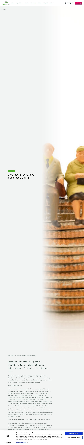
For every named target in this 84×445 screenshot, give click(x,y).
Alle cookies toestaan (73, 433)
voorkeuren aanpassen (21, 442)
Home (12, 3)
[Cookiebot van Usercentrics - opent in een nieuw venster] (8, 443)
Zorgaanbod (18, 3)
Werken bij (78, 3)
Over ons (32, 3)
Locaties (27, 3)
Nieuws (39, 3)
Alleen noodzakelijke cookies (74, 437)
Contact (51, 3)
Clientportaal (71, 3)
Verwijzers (45, 3)
